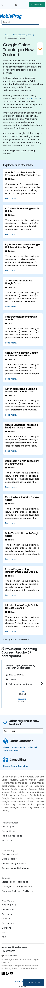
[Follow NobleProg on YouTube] (11, 973)
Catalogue (8, 826)
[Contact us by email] (16, 4)
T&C (4, 937)
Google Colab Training (16, 38)
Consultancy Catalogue (16, 868)
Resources (8, 840)
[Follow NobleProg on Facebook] (7, 973)
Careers (6, 927)
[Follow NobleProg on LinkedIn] (3, 973)
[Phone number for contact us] (2, 4)
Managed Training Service (17, 886)
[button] (41, 683)
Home (7, 35)
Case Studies (9, 858)
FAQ (4, 932)
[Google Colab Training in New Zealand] (13, 16)
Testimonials (9, 923)
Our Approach (10, 854)
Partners (7, 914)
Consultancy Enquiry (14, 863)
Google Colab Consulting (15, 766)
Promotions (8, 831)
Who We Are (9, 904)
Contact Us (37, 4)
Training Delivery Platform (17, 891)
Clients (6, 918)
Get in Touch (33, 982)
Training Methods (12, 835)
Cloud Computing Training (23, 35)
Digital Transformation (15, 881)
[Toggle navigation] (43, 16)
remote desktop (34, 98)
